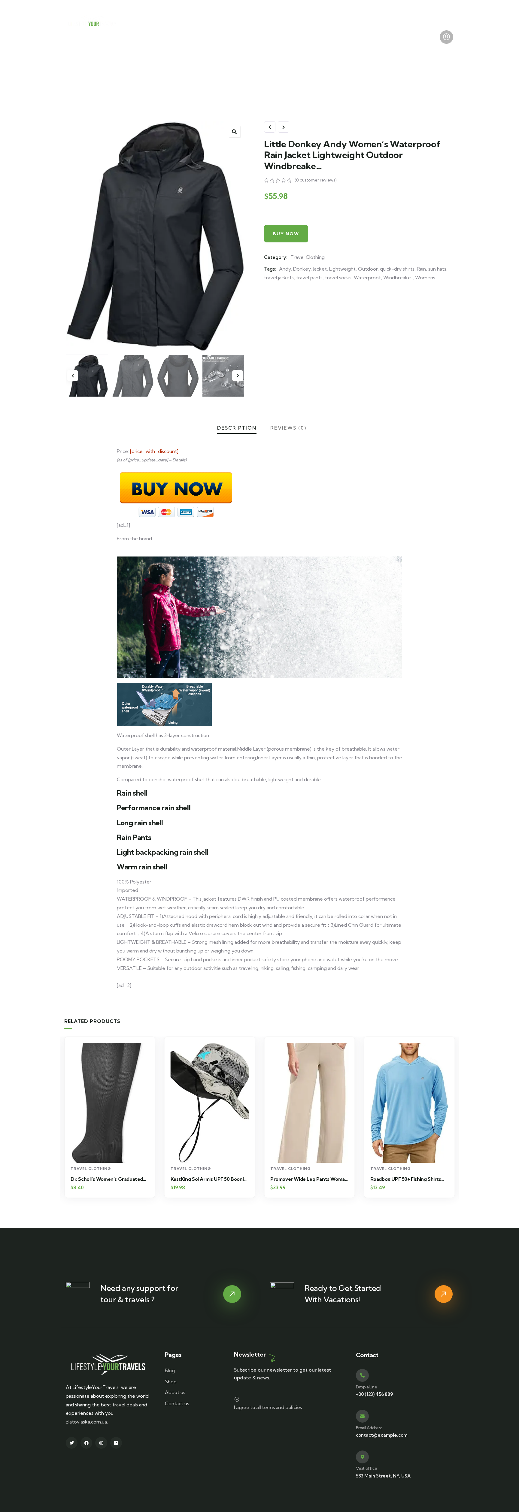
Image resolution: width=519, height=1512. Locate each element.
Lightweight (342, 269)
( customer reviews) (316, 180)
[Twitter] (71, 1443)
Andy (285, 269)
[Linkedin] (116, 1443)
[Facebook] (86, 1443)
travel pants (309, 277)
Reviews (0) (288, 428)
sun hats (437, 269)
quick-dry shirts (397, 269)
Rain (421, 269)
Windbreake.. (398, 277)
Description (236, 428)
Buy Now (286, 233)
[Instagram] (101, 1443)
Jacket (320, 269)
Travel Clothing (307, 257)
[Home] (93, 22)
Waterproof (367, 277)
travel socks (338, 277)
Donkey (302, 269)
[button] (234, 131)
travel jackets (279, 277)
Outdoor (368, 269)
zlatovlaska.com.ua (86, 1422)
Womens (425, 277)
